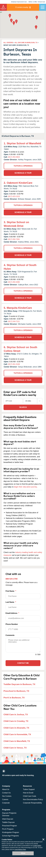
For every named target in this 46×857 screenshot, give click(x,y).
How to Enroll (28, 793)
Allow (23, 853)
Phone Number (12, 624)
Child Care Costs (29, 796)
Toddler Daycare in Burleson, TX (19, 684)
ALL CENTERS (8, 42)
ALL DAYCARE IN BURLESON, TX (26, 42)
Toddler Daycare (8, 822)
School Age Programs (10, 836)
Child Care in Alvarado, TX (16, 728)
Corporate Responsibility (32, 803)
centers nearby (21, 7)
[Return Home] (3, 7)
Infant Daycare (7, 819)
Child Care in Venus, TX (15, 748)
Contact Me (23, 663)
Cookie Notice (37, 845)
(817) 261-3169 (14, 364)
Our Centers (6, 796)
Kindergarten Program (10, 832)
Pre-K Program (7, 829)
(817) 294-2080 (14, 282)
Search (23, 407)
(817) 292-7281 (14, 239)
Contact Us (6, 793)
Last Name (11, 602)
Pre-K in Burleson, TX (14, 697)
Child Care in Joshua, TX (16, 714)
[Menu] (42, 7)
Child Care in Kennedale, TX (17, 734)
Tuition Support (29, 789)
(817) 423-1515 (14, 196)
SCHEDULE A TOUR (23, 173)
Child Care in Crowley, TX (16, 721)
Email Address (12, 613)
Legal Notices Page (20, 849)
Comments (10, 635)
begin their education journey (25, 487)
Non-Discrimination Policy (33, 799)
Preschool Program (9, 826)
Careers (5, 799)
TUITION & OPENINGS (23, 166)
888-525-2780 (12, 579)
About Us (5, 789)
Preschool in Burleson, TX (16, 691)
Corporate (6, 803)
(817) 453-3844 (14, 157)
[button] (36, 27)
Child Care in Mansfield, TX (17, 741)
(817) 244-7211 (14, 321)
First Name (11, 591)
